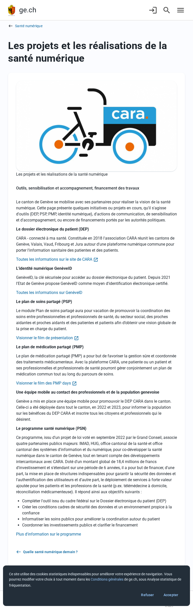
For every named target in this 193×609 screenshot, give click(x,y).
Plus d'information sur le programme (48, 534)
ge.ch (27, 10)
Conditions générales (107, 579)
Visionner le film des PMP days (43, 383)
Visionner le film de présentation (44, 337)
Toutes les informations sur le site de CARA (54, 259)
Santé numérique (28, 26)
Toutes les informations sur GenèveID (49, 292)
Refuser (147, 595)
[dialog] (96, 585)
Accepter (171, 595)
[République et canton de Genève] (11, 10)
